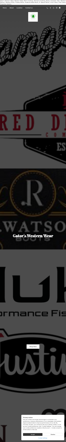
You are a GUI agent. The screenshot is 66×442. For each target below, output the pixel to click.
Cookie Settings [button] (42, 438)
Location (19, 8)
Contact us (29, 8)
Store (5, 8)
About (12, 8)
